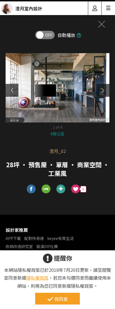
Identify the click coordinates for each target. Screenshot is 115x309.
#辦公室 (57, 133)
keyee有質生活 (60, 238)
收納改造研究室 (19, 246)
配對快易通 (34, 238)
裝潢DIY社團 (47, 246)
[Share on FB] (31, 189)
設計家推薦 (17, 230)
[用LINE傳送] (46, 189)
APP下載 (13, 238)
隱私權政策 (37, 277)
